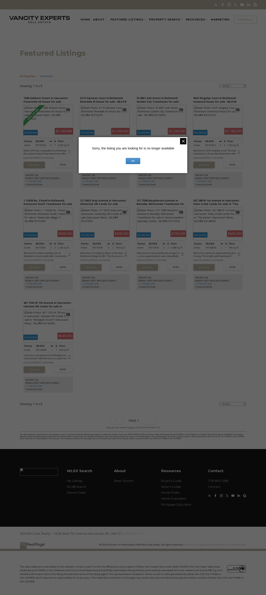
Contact (245, 19)
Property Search (164, 19)
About (99, 19)
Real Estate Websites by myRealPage (224, 544)
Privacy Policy (193, 544)
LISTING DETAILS (34, 165)
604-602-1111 (134, 533)
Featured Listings (127, 19)
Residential (46, 76)
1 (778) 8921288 (33, 181)
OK (133, 161)
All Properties (27, 76)
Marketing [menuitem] (220, 19)
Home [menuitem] (85, 19)
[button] (216, 5)
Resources (195, 19)
